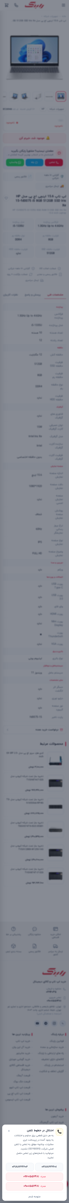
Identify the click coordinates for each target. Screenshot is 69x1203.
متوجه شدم (34, 1196)
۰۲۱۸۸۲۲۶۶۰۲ (20, 1167)
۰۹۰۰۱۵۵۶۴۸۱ (35, 1186)
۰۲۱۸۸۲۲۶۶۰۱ (49, 1167)
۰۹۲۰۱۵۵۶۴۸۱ (34, 1177)
